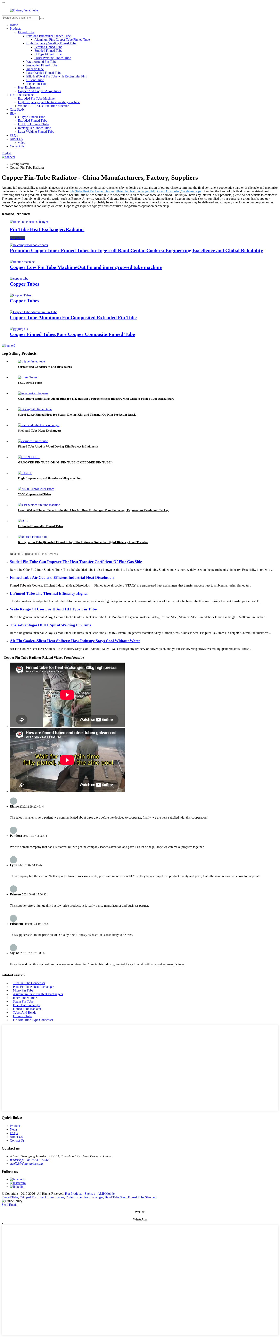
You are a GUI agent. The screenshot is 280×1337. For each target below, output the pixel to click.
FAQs (14, 135)
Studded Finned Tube (48, 50)
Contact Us (17, 146)
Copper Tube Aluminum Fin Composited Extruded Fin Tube (73, 317)
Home (14, 25)
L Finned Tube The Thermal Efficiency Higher (49, 593)
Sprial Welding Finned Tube (52, 58)
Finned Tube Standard (142, 1197)
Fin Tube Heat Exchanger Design (92, 191)
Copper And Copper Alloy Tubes (39, 91)
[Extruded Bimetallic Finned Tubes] (23, 521)
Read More (17, 238)
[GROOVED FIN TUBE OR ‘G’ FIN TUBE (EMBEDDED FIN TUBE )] (29, 457)
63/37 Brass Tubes (30, 382)
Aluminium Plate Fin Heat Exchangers (38, 994)
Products (15, 28)
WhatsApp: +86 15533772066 (29, 1160)
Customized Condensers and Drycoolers (45, 366)
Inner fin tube (35, 69)
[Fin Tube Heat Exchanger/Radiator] (29, 221)
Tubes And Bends (24, 1012)
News (13, 1129)
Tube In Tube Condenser (29, 983)
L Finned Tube (22, 1016)
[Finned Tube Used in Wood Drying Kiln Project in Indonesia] (33, 441)
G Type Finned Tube (31, 117)
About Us (16, 139)
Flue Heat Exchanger (26, 1005)
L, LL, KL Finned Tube (33, 124)
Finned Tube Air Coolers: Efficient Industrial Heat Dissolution (62, 577)
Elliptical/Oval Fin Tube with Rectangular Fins (56, 76)
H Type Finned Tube (47, 54)
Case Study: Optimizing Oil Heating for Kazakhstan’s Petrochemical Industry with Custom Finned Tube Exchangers (96, 398)
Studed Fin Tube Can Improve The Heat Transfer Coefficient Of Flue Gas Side (76, 562)
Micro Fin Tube (23, 990)
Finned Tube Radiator (27, 1009)
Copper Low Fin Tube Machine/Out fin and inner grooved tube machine (86, 267)
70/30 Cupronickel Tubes (34, 494)
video (21, 142)
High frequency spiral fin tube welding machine (49, 102)
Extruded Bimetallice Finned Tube (48, 36)
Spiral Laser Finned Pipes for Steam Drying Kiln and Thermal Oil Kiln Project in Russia (77, 414)
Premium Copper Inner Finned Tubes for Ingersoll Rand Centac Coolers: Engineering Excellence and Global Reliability (136, 250)
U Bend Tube (35, 80)
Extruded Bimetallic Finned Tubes (40, 526)
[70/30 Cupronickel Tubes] (36, 489)
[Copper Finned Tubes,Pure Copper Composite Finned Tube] (19, 329)
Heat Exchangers (29, 87)
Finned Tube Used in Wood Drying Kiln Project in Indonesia (58, 446)
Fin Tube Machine (22, 94)
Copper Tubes (24, 284)
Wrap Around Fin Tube (41, 61)
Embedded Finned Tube (41, 65)
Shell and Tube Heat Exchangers (39, 430)
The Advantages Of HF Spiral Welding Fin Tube (50, 625)
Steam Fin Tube (23, 1001)
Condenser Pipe (191, 191)
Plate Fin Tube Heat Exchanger (33, 986)
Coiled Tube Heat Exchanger (84, 1197)
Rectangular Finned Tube (34, 128)
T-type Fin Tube (36, 83)
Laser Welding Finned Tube (36, 131)
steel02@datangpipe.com (26, 1163)
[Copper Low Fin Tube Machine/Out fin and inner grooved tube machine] (22, 262)
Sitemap (90, 1193)
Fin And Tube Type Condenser (33, 1020)
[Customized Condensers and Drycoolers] (31, 361)
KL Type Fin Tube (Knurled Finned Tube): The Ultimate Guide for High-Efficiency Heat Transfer (83, 542)
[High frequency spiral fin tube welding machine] (25, 473)
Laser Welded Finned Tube (43, 72)
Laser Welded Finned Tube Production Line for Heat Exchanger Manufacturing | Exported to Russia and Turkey (93, 510)
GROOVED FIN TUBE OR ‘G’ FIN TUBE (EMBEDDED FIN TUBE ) (65, 462)
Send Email (9, 1204)
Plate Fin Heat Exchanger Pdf (135, 191)
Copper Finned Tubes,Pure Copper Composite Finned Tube (72, 334)
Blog (13, 113)
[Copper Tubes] (19, 278)
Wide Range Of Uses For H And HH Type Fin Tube (53, 609)
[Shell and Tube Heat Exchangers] (38, 425)
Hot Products (73, 1193)
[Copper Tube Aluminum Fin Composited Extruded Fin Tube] (33, 312)
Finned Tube (26, 32)
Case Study (17, 109)
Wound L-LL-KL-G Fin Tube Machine (43, 106)
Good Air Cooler (168, 191)
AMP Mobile (106, 1193)
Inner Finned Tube (25, 997)
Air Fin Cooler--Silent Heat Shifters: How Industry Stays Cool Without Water (75, 641)
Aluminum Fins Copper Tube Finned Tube (62, 39)
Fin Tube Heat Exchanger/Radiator (47, 229)
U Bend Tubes (54, 1197)
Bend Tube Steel (115, 1197)
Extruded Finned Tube (32, 120)
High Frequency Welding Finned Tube (51, 43)
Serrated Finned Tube (48, 47)
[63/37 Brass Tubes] (27, 377)
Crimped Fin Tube (31, 1197)
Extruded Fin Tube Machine (36, 98)
